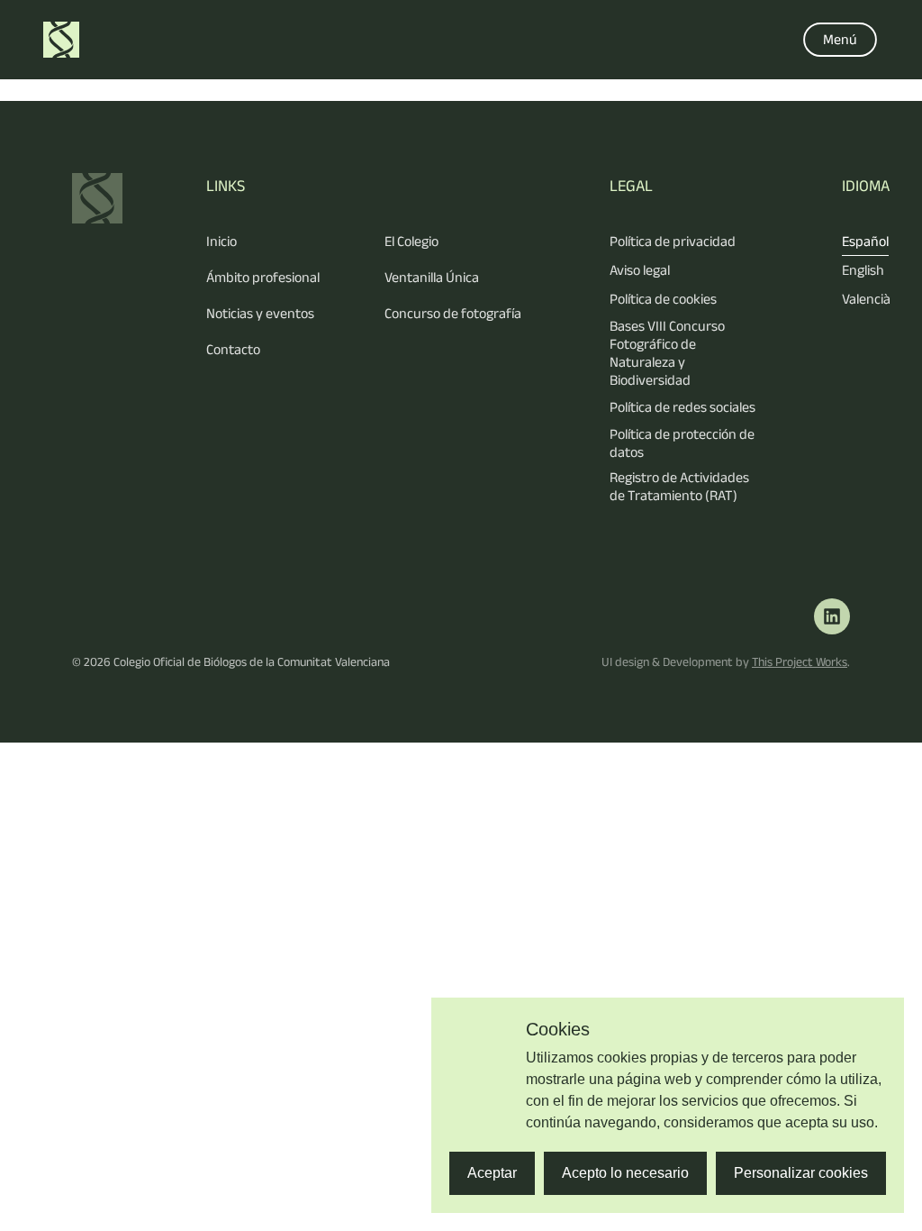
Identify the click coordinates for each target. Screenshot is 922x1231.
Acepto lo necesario (625, 1173)
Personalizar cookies (801, 1173)
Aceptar (492, 1173)
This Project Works (799, 661)
